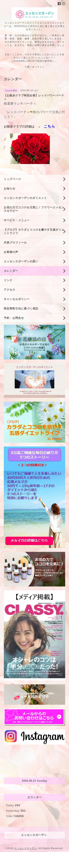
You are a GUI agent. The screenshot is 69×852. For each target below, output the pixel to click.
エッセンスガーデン (25, 848)
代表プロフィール (15, 242)
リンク (8, 280)
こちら (49, 126)
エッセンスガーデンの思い (21, 261)
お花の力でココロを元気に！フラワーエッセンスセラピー (34, 209)
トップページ (12, 179)
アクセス (9, 289)
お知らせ (9, 188)
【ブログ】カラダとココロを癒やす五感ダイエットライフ (34, 231)
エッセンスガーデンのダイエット (25, 197)
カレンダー (11, 270)
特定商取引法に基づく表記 (21, 308)
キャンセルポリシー (17, 299)
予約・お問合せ (14, 317)
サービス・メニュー (17, 220)
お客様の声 (11, 251)
